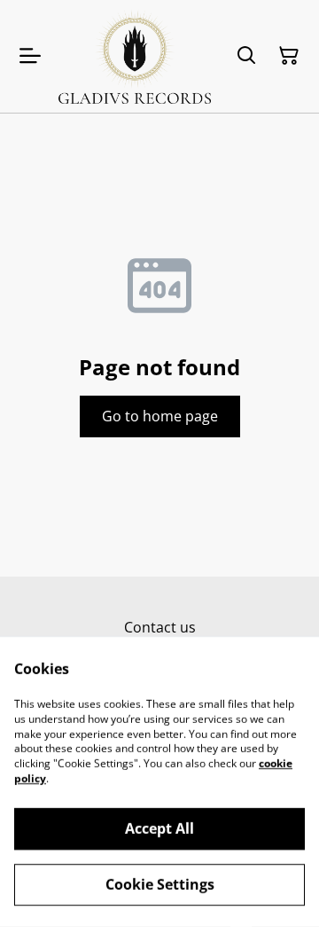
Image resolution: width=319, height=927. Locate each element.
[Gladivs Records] (134, 56)
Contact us (160, 627)
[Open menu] (30, 55)
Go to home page (160, 416)
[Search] (246, 55)
